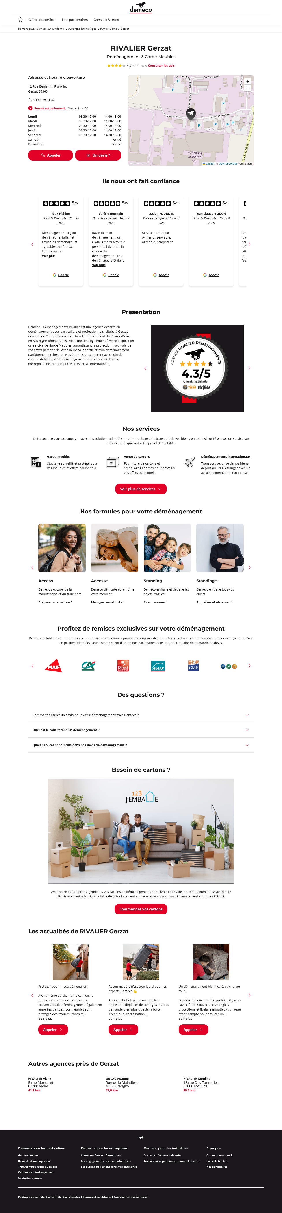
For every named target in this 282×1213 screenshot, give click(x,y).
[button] (192, 115)
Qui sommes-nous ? (219, 1155)
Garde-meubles (28, 1155)
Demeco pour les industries (166, 1148)
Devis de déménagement (34, 1161)
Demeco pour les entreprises (104, 1148)
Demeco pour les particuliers (41, 1148)
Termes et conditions (97, 1196)
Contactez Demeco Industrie (162, 1155)
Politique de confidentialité (36, 1196)
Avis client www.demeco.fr (131, 1196)
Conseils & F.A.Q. (217, 1161)
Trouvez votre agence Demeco (37, 1166)
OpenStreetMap (228, 163)
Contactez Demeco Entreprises (101, 1155)
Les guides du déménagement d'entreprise (109, 1166)
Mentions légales (69, 1196)
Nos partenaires (75, 20)
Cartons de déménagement (36, 1172)
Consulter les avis (161, 65)
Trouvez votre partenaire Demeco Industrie (172, 1161)
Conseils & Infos (106, 20)
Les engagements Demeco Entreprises (106, 1161)
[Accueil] (141, 7)
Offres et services (42, 20)
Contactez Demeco (30, 1178)
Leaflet (209, 163)
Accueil (20, 19)
